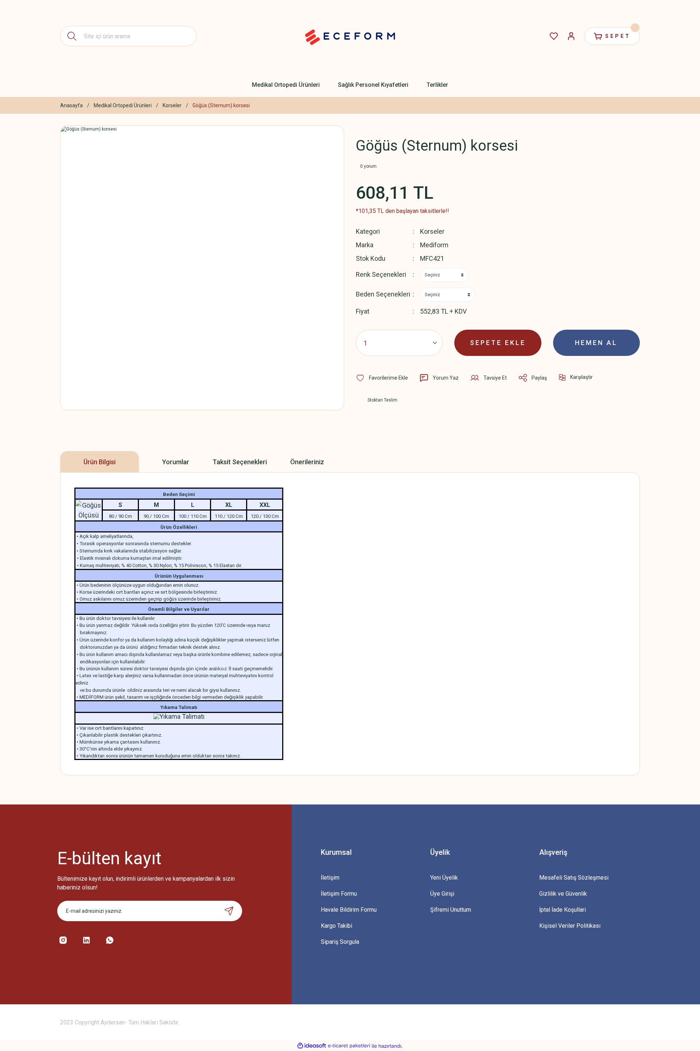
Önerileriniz (307, 462)
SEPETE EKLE (498, 342)
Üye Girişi (442, 893)
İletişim (330, 877)
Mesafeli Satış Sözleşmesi (573, 877)
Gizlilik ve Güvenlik (563, 893)
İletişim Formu (339, 893)
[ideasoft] (311, 1046)
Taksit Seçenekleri (240, 462)
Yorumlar (175, 462)
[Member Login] (571, 36)
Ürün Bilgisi (99, 462)
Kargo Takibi (336, 925)
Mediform (434, 245)
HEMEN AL (596, 342)
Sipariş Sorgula (340, 941)
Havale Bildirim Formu (349, 909)
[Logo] (350, 36)
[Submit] (229, 911)
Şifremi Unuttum (450, 909)
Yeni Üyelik (444, 877)
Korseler (432, 231)
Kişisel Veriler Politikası (569, 925)
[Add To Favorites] (382, 377)
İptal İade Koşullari (562, 909)
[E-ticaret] (349, 1046)
